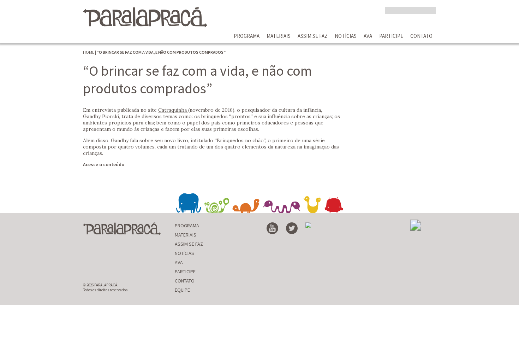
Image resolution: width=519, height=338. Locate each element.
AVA (368, 36)
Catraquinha (173, 110)
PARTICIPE (391, 36)
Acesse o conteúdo (103, 164)
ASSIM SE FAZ (313, 36)
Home (88, 52)
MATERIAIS (279, 36)
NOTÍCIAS (346, 36)
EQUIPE (182, 290)
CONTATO (421, 36)
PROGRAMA (247, 36)
